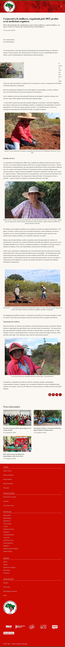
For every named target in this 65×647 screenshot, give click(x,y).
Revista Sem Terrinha (9, 497)
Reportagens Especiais (10, 591)
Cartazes (5, 501)
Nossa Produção (8, 483)
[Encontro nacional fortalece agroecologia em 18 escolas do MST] (17, 418)
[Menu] (61, 6)
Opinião (5, 582)
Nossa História (7, 479)
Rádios (5, 562)
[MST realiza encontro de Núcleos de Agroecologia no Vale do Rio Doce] (17, 444)
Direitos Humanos (8, 529)
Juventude (6, 537)
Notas (5, 595)
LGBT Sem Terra (8, 540)
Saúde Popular (7, 551)
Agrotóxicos (6, 521)
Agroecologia (7, 518)
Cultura (5, 526)
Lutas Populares (8, 543)
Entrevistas (6, 587)
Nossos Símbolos (8, 475)
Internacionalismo (8, 534)
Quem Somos (7, 470)
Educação (6, 488)
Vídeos (5, 564)
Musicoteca (6, 570)
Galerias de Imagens (9, 567)
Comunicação (7, 523)
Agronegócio (7, 515)
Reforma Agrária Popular (10, 548)
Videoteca (6, 573)
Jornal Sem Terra (8, 505)
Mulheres (6, 545)
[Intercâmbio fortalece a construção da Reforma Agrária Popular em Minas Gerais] (48, 418)
